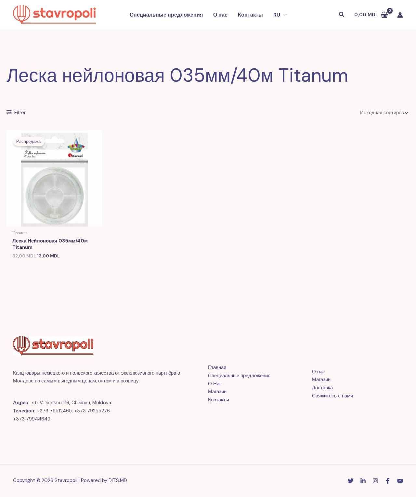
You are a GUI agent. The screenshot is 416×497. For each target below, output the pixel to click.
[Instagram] (375, 481)
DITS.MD (118, 480)
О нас (220, 14)
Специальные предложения (166, 14)
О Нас (215, 383)
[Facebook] (388, 481)
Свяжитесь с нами (332, 396)
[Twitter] (351, 481)
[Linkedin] (363, 481)
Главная (217, 367)
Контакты (250, 14)
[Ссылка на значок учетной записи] (400, 15)
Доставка (322, 387)
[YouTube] (400, 481)
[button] (283, 15)
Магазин (217, 391)
